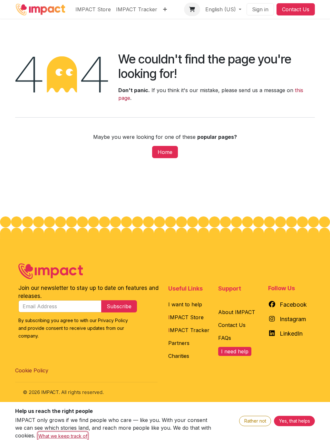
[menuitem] (93, 9)
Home (165, 152)
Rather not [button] (255, 421)
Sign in (260, 9)
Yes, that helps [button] (294, 421)
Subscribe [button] (119, 306)
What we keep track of (62, 436)
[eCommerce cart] (192, 9)
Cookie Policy (31, 370)
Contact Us (295, 9)
